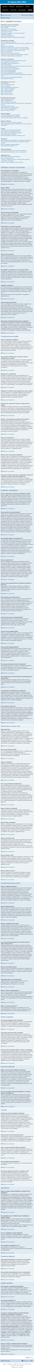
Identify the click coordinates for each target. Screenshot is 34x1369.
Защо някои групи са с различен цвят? (10, 107)
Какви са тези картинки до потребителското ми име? (13, 50)
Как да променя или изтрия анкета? (9, 67)
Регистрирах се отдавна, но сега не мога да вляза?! (13, 33)
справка (29, 1320)
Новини (11, 6)
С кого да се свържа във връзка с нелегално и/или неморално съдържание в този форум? (15, 160)
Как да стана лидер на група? (7, 106)
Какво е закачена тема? (6, 93)
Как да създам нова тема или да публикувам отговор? (13, 60)
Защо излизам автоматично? (7, 35)
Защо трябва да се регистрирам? (8, 26)
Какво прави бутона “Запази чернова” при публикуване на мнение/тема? (16, 75)
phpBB (26, 412)
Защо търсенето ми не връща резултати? (10, 131)
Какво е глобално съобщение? (8, 88)
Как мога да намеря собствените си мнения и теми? (13, 135)
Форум (30, 10)
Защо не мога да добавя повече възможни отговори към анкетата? (16, 66)
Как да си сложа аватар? (6, 51)
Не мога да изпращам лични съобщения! (10, 114)
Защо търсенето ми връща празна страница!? (11, 132)
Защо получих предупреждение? (8, 71)
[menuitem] (6, 15)
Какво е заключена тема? (7, 91)
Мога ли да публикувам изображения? (9, 87)
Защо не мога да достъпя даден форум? (10, 68)
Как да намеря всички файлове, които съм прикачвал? (13, 151)
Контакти (5, 10)
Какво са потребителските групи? (8, 101)
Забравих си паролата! (6, 34)
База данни (22, 10)
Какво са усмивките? (6, 86)
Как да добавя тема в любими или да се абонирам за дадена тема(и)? (15, 142)
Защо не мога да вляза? (6, 31)
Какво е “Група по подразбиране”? (9, 108)
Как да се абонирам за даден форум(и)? (10, 144)
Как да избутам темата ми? (7, 78)
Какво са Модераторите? (6, 100)
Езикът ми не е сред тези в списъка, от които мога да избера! (15, 48)
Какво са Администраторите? (7, 99)
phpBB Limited (4, 1291)
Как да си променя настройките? (8, 42)
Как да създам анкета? (6, 64)
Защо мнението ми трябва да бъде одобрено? (11, 77)
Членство (13, 10)
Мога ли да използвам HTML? (8, 84)
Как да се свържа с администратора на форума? (12, 162)
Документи (19, 6)
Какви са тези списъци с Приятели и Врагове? (11, 122)
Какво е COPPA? (5, 27)
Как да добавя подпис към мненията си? (10, 63)
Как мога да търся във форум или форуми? (11, 129)
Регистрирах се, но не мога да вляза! (9, 30)
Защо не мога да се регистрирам (8, 29)
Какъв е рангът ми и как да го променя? (10, 53)
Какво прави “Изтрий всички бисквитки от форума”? (13, 37)
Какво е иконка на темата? (7, 94)
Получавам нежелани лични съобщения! (10, 116)
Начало (4, 6)
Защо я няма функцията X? (7, 158)
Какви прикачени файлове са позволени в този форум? (13, 150)
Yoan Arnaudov (20, 1365)
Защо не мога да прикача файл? (8, 70)
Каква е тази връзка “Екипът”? (8, 110)
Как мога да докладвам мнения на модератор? (11, 73)
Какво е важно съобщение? (7, 90)
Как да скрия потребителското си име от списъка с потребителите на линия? (17, 44)
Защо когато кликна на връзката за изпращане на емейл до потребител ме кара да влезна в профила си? (14, 55)
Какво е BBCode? (5, 83)
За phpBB (17, 1294)
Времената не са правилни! (7, 46)
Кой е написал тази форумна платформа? (10, 156)
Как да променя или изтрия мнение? (9, 62)
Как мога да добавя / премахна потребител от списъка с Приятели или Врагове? (16, 124)
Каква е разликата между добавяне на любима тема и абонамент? (16, 140)
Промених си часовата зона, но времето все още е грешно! (14, 47)
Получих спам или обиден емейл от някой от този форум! (14, 117)
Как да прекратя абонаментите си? (9, 145)
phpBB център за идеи (12, 1305)
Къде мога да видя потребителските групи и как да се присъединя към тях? (16, 104)
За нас (27, 6)
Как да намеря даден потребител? (9, 134)
